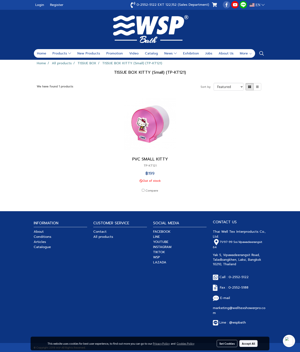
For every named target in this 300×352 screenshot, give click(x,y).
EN (257, 5)
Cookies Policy (185, 343)
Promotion (114, 53)
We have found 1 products (55, 86)
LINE (156, 236)
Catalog (151, 53)
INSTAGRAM (162, 247)
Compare (152, 190)
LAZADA (159, 262)
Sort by (207, 87)
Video (134, 53)
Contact (100, 231)
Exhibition (191, 53)
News (169, 53)
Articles (40, 241)
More (244, 53)
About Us (226, 53)
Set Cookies (227, 343)
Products (60, 53)
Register (56, 4)
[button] (261, 53)
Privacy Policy (161, 343)
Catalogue (42, 247)
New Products (88, 53)
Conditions (42, 236)
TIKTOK (159, 252)
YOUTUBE (160, 241)
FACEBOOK (162, 231)
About (39, 231)
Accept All (248, 343)
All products (103, 236)
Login (39, 4)
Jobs (208, 53)
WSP (156, 257)
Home (41, 53)
